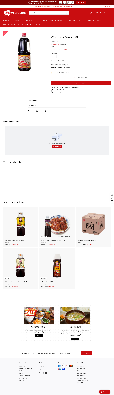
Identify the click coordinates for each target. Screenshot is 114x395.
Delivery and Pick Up (25, 368)
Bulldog (53, 41)
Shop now (81, 2)
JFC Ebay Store (81, 378)
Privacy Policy (23, 378)
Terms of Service (24, 376)
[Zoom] (24, 52)
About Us (22, 366)
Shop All (6, 20)
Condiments (31, 20)
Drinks (100, 20)
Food (43, 20)
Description (32, 100)
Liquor (90, 20)
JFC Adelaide (81, 368)
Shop (38, 335)
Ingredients (32, 105)
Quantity (54, 53)
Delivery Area (23, 371)
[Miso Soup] (75, 315)
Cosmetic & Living (82, 380)
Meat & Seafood (57, 20)
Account (40, 24)
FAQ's (21, 373)
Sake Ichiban (81, 383)
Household (26, 24)
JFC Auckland (81, 376)
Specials (17, 20)
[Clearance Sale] (39, 315)
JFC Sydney (80, 366)
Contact (22, 380)
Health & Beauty (10, 24)
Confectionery (75, 20)
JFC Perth (80, 371)
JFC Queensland (82, 373)
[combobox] (49, 13)
